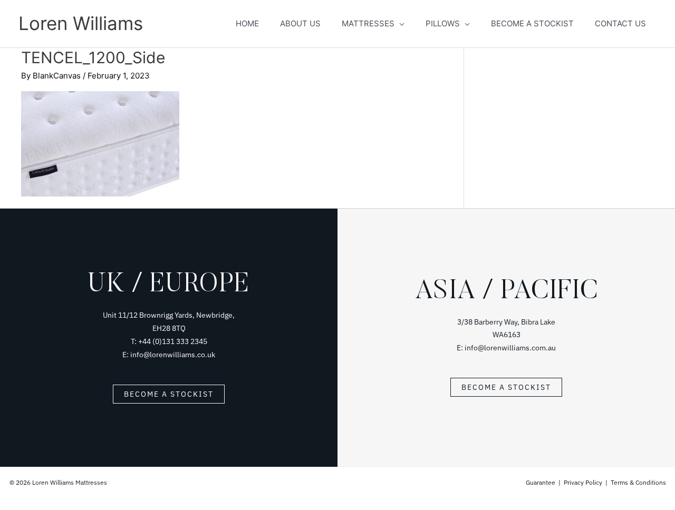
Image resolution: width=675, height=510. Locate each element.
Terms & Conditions (638, 482)
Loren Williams (80, 23)
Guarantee (541, 482)
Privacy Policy (583, 482)
